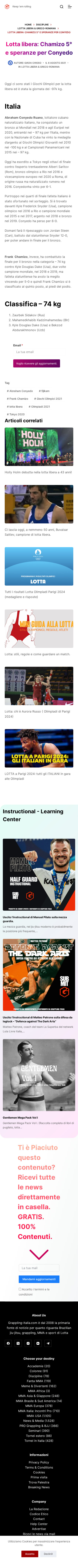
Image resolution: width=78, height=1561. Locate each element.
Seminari (34, 1431)
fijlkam (44, 391)
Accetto (29, 1553)
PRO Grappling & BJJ (35, 1426)
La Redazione (39, 1509)
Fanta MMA (35, 1381)
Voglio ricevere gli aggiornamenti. (36, 363)
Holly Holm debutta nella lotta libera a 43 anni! (38, 472)
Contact (39, 1519)
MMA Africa (36, 1391)
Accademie (35, 1366)
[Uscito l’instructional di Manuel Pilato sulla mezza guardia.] (39, 875)
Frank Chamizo (17, 398)
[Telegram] (48, 1343)
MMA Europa (34, 1406)
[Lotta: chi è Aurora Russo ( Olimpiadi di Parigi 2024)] (39, 686)
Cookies (39, 1472)
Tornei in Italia (34, 1441)
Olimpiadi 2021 (39, 406)
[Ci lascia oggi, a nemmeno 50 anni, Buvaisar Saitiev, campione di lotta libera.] (39, 504)
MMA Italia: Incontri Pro (35, 1411)
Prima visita (39, 1477)
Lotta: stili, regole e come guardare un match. (37, 654)
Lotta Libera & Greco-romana (40, 66)
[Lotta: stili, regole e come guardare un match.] (39, 628)
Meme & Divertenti (34, 1386)
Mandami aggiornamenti (39, 1279)
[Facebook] (8, 1343)
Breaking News (39, 1487)
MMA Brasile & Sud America (36, 1401)
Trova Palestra (39, 1482)
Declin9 (48, 1553)
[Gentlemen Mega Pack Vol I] (39, 1075)
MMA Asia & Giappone (34, 1396)
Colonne (36, 1371)
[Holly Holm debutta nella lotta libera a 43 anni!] (39, 447)
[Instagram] (28, 1343)
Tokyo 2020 (16, 414)
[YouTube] (38, 1343)
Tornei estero (35, 1436)
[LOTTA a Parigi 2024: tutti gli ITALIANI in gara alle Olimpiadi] (39, 748)
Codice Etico (39, 1514)
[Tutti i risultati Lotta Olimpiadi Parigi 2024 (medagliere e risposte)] (39, 566)
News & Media (33, 1421)
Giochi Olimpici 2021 (48, 398)
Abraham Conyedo (20, 391)
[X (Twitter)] (18, 1343)
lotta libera (15, 406)
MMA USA (34, 1416)
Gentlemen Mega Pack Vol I (20, 1117)
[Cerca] (61, 6)
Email (18, 345)
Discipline (35, 1376)
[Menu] (70, 6)
